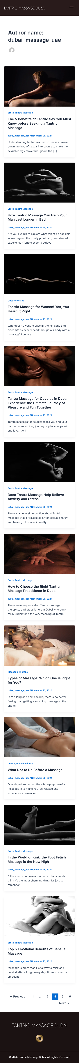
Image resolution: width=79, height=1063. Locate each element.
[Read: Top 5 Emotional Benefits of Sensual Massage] (39, 916)
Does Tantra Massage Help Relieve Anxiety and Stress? (36, 497)
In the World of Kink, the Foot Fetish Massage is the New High (37, 859)
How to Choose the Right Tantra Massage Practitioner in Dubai (34, 588)
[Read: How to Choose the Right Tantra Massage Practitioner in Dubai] (39, 553)
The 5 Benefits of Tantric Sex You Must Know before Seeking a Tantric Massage (39, 123)
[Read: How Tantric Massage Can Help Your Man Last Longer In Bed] (39, 182)
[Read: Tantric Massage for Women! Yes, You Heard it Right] (39, 274)
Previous (17, 996)
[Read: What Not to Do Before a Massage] (39, 737)
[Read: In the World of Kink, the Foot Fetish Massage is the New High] (39, 824)
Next (64, 1003)
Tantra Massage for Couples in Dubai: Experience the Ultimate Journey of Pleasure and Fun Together (38, 402)
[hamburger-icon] (71, 7)
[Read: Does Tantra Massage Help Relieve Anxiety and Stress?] (39, 461)
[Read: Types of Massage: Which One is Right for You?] (39, 645)
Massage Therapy (18, 672)
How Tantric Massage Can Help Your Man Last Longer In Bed (37, 217)
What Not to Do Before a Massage (35, 770)
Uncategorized (16, 300)
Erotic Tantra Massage (20, 112)
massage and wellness (20, 763)
